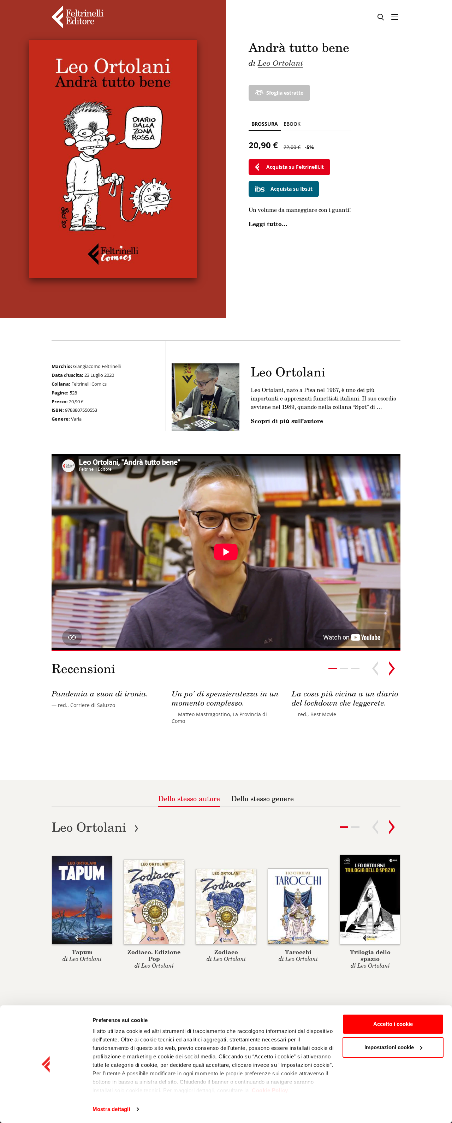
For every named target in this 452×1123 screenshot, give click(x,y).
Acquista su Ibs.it (291, 188)
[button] (344, 668)
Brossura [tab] (264, 123)
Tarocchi (298, 951)
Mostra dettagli (111, 1109)
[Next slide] (391, 668)
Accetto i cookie (393, 1024)
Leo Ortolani (280, 62)
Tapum (82, 951)
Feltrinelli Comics (89, 384)
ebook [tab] (292, 123)
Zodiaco (226, 951)
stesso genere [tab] (262, 798)
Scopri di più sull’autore (287, 421)
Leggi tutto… (268, 224)
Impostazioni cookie (389, 1047)
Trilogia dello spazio (370, 955)
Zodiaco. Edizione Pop (153, 955)
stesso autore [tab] (189, 798)
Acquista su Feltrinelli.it (295, 167)
